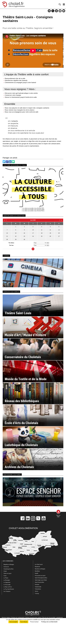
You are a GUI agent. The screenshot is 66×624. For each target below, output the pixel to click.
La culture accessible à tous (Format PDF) (33, 208)
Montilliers (37, 571)
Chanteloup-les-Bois (8, 569)
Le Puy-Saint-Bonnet (9, 589)
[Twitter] (4, 162)
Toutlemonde (38, 586)
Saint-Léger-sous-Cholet (41, 580)
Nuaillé (36, 573)
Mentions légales (6, 617)
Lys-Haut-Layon (39, 564)
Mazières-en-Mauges (40, 569)
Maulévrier (37, 566)
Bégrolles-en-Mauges (9, 564)
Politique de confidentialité (17, 617)
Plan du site (45, 617)
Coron (5, 575)
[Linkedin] (10, 162)
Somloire (37, 584)
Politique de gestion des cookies (33, 617)
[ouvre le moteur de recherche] (60, 4)
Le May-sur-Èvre (8, 586)
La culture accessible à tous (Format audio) (33, 209)
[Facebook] (7, 162)
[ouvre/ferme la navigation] (64, 4)
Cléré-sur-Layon (7, 573)
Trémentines (38, 589)
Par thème (11, 242)
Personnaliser (34, 622)
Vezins (36, 591)
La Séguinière (7, 582)
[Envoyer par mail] (13, 162)
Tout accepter (13, 622)
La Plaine (6, 578)
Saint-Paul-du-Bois (39, 582)
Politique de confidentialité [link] (49, 622)
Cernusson (6, 566)
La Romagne (7, 580)
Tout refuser (23, 622)
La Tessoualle (7, 584)
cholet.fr (16, 3)
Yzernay (37, 593)
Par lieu (11, 245)
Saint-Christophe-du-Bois (41, 577)
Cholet (5, 571)
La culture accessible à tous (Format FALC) (33, 210)
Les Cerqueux (7, 591)
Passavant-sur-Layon (40, 575)
